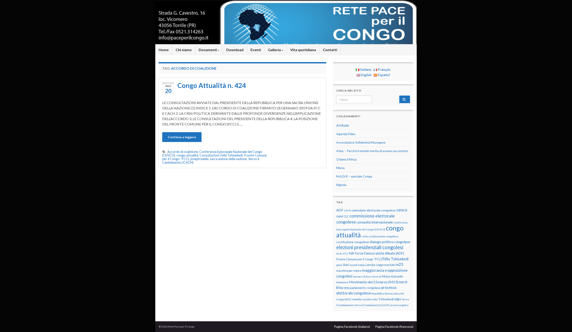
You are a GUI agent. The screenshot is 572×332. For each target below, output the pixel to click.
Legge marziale (385, 265)
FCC (345, 253)
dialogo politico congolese (390, 242)
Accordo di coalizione (182, 152)
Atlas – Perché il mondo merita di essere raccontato (372, 151)
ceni (339, 216)
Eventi (255, 50)
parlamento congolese (365, 288)
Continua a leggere (182, 137)
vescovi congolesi (399, 305)
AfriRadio (342, 125)
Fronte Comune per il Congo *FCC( (359, 259)
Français (384, 69)
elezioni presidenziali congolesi (369, 247)
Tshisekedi (385, 299)
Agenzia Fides (345, 134)
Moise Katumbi (392, 276)
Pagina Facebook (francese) (394, 326)
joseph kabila (199, 159)
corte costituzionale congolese (380, 236)
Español (383, 75)
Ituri (346, 265)
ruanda (356, 299)
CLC (346, 216)
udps (397, 299)
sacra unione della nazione (228, 159)
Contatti (330, 50)
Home (164, 50)
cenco (401, 209)
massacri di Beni (362, 276)
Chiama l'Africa (346, 159)
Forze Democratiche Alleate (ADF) (379, 253)
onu (346, 288)
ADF (339, 210)
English (366, 75)
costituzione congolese (352, 242)
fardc (339, 253)
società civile (370, 299)
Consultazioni (209, 155)
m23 (399, 264)
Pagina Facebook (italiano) (352, 326)
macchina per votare (348, 270)
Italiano (365, 69)
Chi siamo (184, 50)
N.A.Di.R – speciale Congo (354, 176)
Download (235, 50)
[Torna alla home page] (286, 22)
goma (339, 264)
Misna (340, 168)
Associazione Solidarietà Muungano (361, 142)
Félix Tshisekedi (232, 155)
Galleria (275, 50)
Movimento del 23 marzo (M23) (373, 282)
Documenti (208, 50)
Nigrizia (341, 185)
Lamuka (370, 265)
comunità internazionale (375, 222)
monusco (342, 282)
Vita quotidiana (303, 50)
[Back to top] (562, 322)
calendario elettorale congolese (374, 210)
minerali (376, 276)
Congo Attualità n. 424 (211, 85)
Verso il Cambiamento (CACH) (372, 305)
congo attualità (187, 155)
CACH (347, 210)
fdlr (351, 253)
